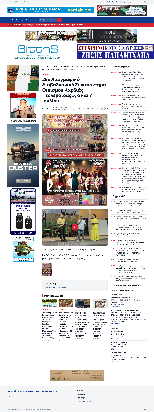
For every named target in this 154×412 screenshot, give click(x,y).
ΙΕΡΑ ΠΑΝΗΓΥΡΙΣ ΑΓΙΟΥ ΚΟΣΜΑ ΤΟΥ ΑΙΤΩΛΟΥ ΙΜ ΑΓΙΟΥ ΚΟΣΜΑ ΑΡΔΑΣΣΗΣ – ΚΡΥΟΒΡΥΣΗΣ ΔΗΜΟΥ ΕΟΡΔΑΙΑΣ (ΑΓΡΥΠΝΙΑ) (131, 252)
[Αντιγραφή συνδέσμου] (101, 108)
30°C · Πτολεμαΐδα (111, 2)
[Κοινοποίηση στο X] (84, 108)
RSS (145, 409)
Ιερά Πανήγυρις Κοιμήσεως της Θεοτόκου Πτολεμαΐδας (127, 235)
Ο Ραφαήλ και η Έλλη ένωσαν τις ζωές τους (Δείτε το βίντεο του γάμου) (130, 211)
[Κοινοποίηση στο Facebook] (79, 108)
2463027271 (115, 324)
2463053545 (116, 306)
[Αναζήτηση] (59, 20)
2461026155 (115, 362)
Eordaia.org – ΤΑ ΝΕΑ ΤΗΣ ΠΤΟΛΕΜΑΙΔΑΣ (33, 391)
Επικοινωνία (138, 2)
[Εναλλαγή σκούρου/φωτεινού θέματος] (145, 1)
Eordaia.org (50, 283)
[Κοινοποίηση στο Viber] (88, 108)
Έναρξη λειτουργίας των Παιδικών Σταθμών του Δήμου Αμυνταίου (133, 106)
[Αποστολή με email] (97, 108)
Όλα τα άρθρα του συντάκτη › (55, 287)
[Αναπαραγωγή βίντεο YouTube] (75, 227)
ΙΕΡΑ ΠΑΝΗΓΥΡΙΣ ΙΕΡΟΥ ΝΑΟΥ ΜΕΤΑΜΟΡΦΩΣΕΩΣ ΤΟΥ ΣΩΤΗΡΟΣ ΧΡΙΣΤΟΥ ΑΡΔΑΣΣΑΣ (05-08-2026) (129, 227)
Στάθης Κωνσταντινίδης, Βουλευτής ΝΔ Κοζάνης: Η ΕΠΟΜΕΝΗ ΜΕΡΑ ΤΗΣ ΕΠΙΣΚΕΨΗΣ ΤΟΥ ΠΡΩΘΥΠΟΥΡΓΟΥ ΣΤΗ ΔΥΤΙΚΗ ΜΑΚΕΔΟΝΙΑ (133, 158)
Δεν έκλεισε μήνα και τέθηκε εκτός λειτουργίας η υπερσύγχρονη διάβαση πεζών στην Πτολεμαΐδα (130, 242)
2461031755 (115, 338)
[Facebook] (9, 397)
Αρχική (122, 2)
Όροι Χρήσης (81, 398)
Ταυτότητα (80, 391)
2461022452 (115, 349)
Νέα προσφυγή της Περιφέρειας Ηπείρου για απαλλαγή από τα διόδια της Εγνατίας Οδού (134, 189)
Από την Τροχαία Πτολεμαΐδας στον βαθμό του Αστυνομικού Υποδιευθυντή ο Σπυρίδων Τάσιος (131, 219)
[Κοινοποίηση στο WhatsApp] (92, 108)
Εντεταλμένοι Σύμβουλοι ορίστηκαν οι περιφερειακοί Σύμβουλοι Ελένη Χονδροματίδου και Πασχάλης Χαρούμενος (133, 76)
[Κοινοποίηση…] (106, 108)
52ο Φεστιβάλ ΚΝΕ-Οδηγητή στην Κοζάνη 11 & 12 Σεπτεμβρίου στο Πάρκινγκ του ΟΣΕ (134, 98)
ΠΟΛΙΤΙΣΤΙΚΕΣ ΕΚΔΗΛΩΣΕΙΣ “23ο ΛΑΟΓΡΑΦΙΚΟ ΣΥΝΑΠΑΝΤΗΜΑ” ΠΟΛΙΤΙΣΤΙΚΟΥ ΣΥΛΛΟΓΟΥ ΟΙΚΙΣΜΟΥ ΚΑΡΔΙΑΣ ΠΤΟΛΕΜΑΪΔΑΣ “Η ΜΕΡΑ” (82, 324)
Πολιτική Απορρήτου (84, 401)
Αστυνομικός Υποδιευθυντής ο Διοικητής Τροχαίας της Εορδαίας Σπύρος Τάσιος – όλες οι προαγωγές (131, 279)
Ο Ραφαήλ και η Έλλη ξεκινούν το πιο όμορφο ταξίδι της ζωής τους (130, 260)
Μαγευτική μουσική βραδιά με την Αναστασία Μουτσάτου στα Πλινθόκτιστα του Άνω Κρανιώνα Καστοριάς (133, 88)
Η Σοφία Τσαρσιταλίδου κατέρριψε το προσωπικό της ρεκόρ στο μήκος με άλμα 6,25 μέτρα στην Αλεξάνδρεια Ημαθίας (131, 204)
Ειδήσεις (129, 2)
